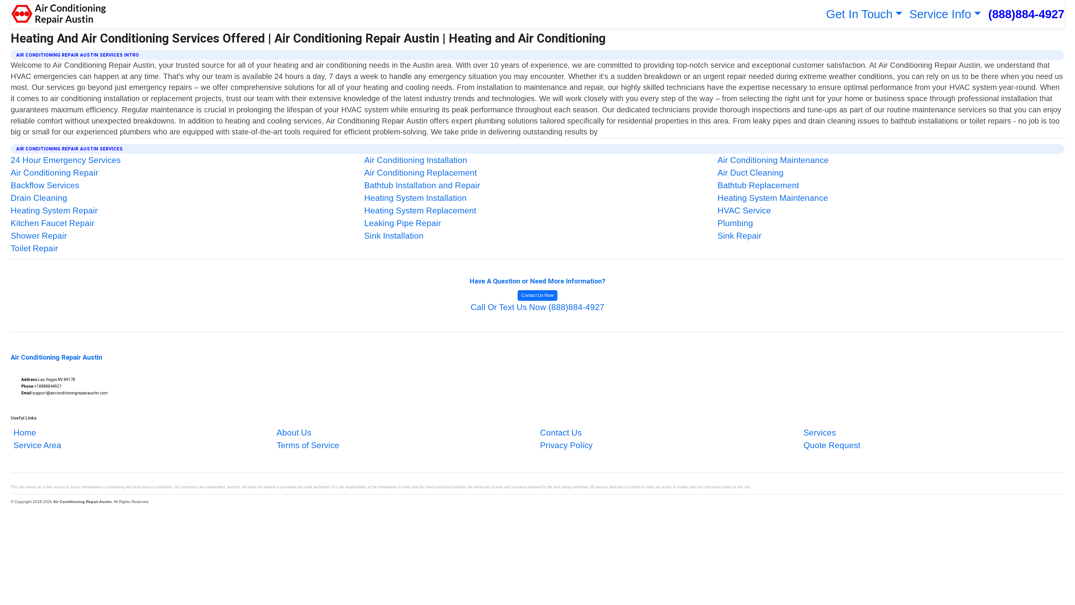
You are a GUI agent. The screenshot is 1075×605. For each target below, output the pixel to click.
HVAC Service (744, 210)
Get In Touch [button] (859, 14)
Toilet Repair (34, 248)
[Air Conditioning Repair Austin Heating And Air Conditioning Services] (58, 14)
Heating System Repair (54, 210)
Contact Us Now (537, 295)
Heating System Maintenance (773, 198)
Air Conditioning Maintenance (773, 160)
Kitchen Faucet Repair (52, 223)
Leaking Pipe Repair (402, 223)
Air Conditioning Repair (54, 172)
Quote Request (831, 445)
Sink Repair (739, 235)
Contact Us (561, 432)
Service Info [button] (940, 14)
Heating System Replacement (420, 210)
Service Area (37, 445)
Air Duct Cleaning (751, 172)
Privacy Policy (566, 445)
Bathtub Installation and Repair (422, 185)
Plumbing (735, 223)
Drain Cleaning (39, 198)
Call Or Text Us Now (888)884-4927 (537, 307)
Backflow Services (45, 185)
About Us (294, 432)
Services (819, 432)
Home (24, 432)
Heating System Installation (415, 198)
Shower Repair (39, 235)
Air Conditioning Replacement (420, 172)
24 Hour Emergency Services (66, 160)
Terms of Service (308, 445)
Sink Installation (394, 235)
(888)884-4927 (1026, 14)
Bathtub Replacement (758, 185)
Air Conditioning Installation (415, 160)
